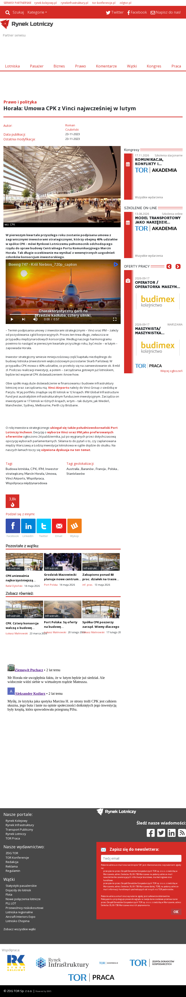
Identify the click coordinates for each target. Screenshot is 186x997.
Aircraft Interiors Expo (20, 917)
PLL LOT (11, 903)
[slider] (63, 314)
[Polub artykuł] (13, 528)
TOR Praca (13, 838)
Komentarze (106, 66)
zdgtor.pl (125, 3)
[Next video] (23, 319)
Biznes (59, 66)
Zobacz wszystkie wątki (19, 929)
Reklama (12, 866)
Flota (9, 894)
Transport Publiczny (19, 829)
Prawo (80, 66)
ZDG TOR (12, 853)
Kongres (154, 66)
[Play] (11, 319)
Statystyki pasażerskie (21, 886)
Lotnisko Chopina (17, 921)
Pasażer (37, 66)
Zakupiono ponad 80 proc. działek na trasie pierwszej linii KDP (99, 579)
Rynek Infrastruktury (20, 825)
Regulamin (13, 871)
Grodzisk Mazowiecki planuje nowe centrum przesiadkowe (61, 579)
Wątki (132, 66)
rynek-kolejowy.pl (45, 3)
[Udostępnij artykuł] (28, 528)
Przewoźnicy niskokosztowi (24, 908)
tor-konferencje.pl (103, 3)
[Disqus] (63, 718)
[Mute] (35, 319)
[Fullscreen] (115, 319)
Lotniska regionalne (19, 912)
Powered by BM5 (43, 991)
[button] (169, 273)
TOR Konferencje (17, 858)
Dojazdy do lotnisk (18, 890)
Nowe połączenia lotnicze (23, 899)
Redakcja (12, 862)
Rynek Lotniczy (16, 834)
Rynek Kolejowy (16, 821)
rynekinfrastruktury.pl (74, 3)
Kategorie (35, 12)
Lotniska (12, 66)
